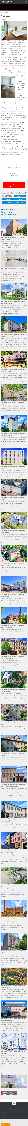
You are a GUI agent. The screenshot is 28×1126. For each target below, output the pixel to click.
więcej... (3, 1068)
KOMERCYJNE (20, 196)
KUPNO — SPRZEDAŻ (14, 185)
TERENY (20, 199)
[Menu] (26, 2)
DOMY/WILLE (8, 202)
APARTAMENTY (20, 202)
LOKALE (7, 199)
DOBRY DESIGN (4, 12)
